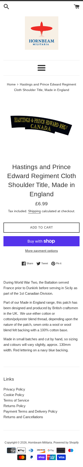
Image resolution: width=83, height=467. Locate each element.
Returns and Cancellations (23, 417)
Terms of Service (16, 400)
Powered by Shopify (66, 442)
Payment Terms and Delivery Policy (30, 411)
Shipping (34, 211)
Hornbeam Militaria (40, 442)
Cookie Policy (13, 395)
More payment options (41, 251)
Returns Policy (14, 406)
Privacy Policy (14, 389)
